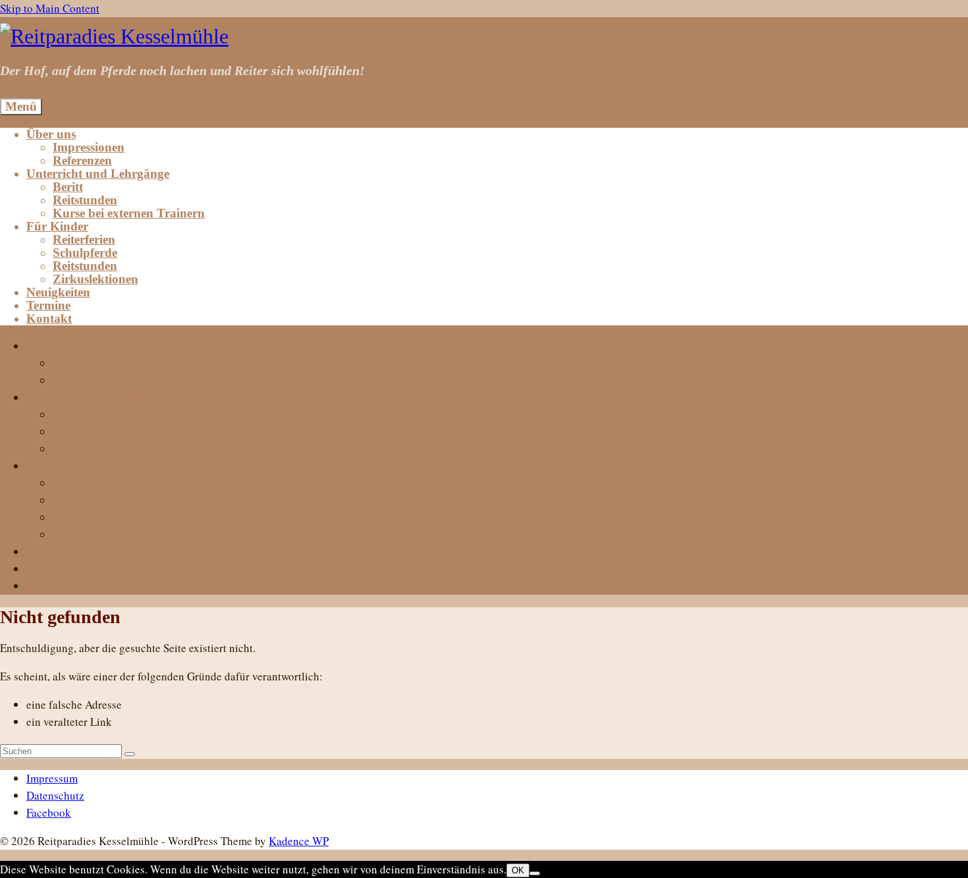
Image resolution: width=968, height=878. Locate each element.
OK (518, 870)
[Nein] (534, 873)
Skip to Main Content (49, 8)
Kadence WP (299, 840)
